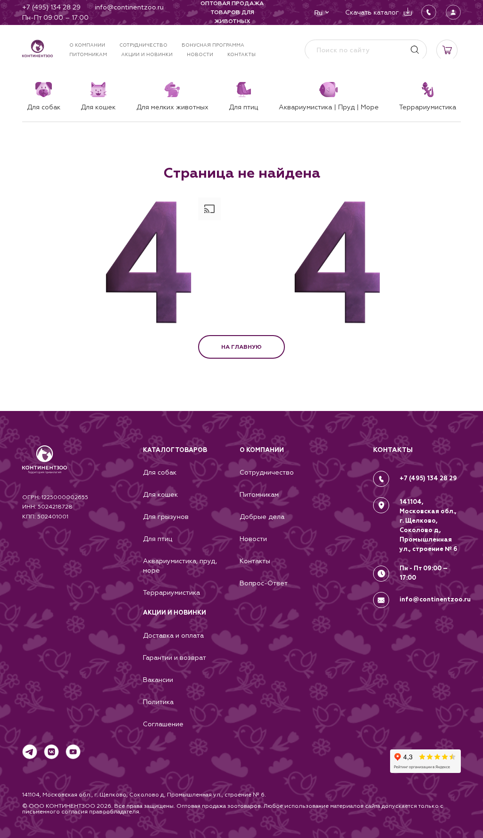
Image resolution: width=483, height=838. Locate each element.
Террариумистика (171, 592)
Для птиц (157, 538)
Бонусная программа (213, 45)
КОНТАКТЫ (393, 450)
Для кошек (160, 494)
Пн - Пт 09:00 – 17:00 (424, 574)
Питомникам (88, 54)
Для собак (159, 472)
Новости (200, 54)
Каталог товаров (175, 450)
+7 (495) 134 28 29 (428, 478)
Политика (158, 702)
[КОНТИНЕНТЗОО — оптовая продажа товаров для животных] (44, 469)
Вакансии (158, 679)
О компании (87, 45)
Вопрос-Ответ (264, 583)
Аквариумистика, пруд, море (180, 565)
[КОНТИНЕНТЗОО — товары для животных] (37, 49)
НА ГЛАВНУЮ (241, 347)
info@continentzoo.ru (435, 599)
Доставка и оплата (173, 635)
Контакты (241, 54)
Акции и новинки (147, 54)
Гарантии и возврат (174, 657)
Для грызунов (166, 516)
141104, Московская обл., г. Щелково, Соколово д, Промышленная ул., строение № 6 (428, 525)
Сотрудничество (143, 45)
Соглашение (163, 724)
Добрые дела (262, 516)
